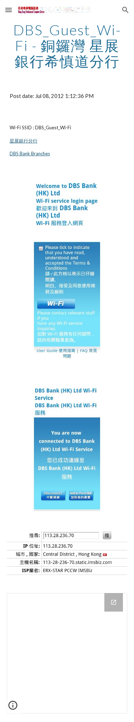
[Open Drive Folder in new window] (113, 602)
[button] (8, 10)
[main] (67, 45)
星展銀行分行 (24, 141)
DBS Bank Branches (30, 153)
